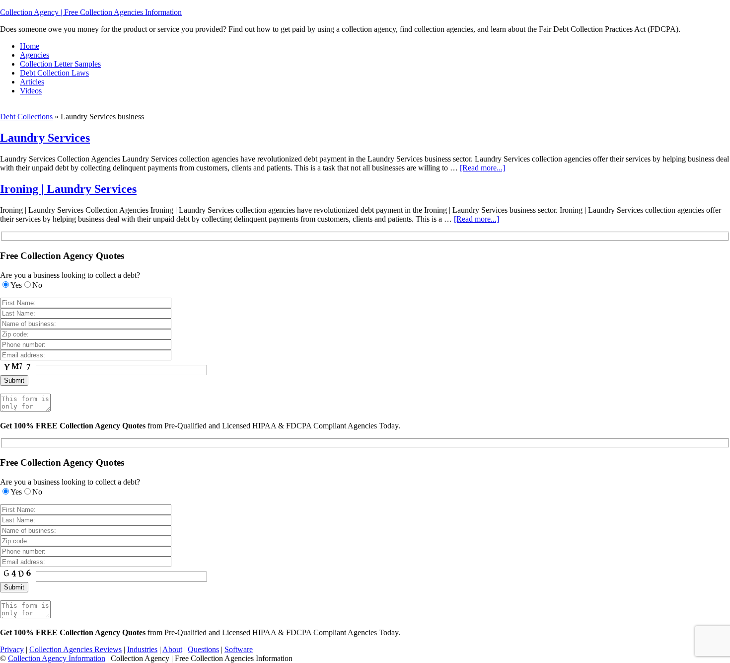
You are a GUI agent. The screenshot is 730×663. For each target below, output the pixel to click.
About (172, 649)
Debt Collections (26, 116)
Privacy (12, 649)
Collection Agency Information (56, 658)
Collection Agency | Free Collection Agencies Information (91, 12)
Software (238, 649)
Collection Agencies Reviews (75, 649)
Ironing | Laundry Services (68, 188)
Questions (203, 649)
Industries (142, 649)
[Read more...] (482, 168)
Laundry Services (45, 137)
